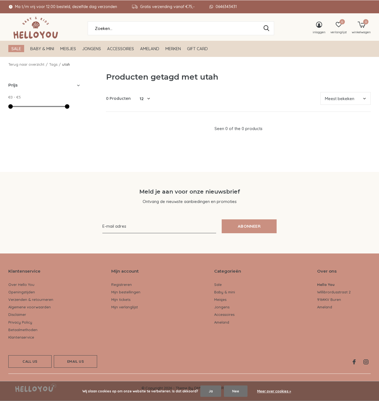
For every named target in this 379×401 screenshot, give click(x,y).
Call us (29, 361)
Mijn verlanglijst (124, 307)
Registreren (121, 284)
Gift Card (197, 48)
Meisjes (68, 48)
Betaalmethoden (22, 330)
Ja (211, 391)
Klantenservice (21, 337)
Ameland (149, 48)
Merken (173, 48)
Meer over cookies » (274, 391)
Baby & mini (42, 48)
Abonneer (249, 226)
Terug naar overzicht (26, 64)
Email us (75, 361)
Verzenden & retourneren (30, 299)
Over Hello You (21, 284)
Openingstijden (21, 292)
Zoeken (266, 28)
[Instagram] (365, 362)
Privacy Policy (20, 322)
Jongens (91, 48)
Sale (16, 48)
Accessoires (120, 48)
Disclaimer (17, 314)
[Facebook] (354, 362)
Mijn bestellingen (125, 292)
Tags (53, 64)
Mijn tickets (120, 299)
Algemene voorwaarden (29, 307)
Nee (235, 391)
